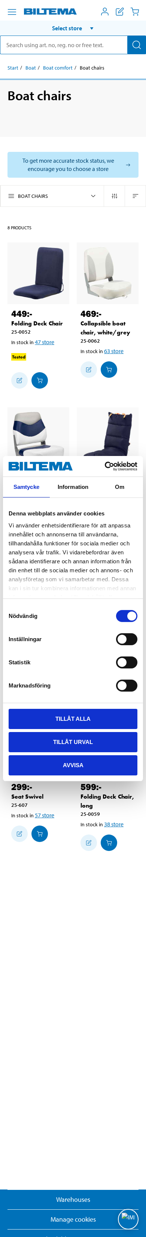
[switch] (126, 639)
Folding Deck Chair (37, 323)
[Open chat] (128, 1219)
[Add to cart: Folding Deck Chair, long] (109, 843)
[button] (73, 28)
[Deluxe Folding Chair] (108, 438)
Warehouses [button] (73, 1199)
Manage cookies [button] (73, 1219)
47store (44, 342)
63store (114, 351)
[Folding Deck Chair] (38, 273)
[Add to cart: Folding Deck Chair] (39, 380)
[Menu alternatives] (12, 12)
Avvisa (73, 765)
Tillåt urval (73, 742)
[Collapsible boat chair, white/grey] (108, 273)
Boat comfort (58, 67)
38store (114, 824)
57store (44, 815)
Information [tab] (73, 487)
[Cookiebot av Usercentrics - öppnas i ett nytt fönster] (105, 466)
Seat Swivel (27, 796)
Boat (30, 67)
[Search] (136, 45)
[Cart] (134, 12)
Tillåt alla (73, 719)
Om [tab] (119, 487)
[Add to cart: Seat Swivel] (39, 834)
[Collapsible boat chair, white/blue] (38, 438)
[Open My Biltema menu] (104, 12)
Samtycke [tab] (26, 487)
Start (12, 67)
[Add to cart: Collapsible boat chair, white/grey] (109, 369)
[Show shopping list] (119, 12)
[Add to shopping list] (19, 380)
